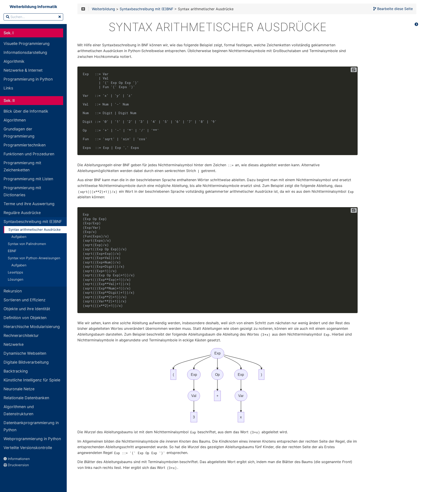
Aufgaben (18, 237)
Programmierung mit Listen (28, 178)
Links (8, 88)
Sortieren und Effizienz (25, 300)
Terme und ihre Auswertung (29, 203)
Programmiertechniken (25, 145)
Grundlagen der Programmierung (19, 132)
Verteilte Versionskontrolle (28, 447)
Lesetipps (15, 272)
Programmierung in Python (28, 79)
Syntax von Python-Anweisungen (34, 258)
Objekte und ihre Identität (27, 308)
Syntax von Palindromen (27, 244)
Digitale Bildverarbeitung (26, 362)
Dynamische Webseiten (25, 353)
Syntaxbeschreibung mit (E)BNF (33, 221)
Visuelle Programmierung (27, 43)
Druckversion (18, 465)
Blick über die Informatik (26, 111)
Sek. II (9, 100)
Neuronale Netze (19, 389)
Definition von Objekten (25, 317)
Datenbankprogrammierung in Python (31, 426)
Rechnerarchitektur (21, 335)
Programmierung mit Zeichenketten (22, 166)
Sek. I (9, 32)
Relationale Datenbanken (26, 397)
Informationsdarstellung (25, 52)
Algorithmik (14, 61)
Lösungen (15, 279)
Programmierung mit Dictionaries (22, 191)
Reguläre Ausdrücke (22, 212)
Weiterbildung (103, 9)
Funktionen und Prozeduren (29, 154)
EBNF (12, 251)
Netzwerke (14, 344)
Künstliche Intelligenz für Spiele (32, 380)
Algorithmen (15, 120)
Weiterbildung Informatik (33, 6)
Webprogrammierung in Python (32, 438)
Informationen (18, 459)
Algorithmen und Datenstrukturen (19, 410)
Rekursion (13, 291)
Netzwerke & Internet (23, 70)
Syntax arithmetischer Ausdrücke (34, 229)
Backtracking (16, 371)
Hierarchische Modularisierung (32, 326)
